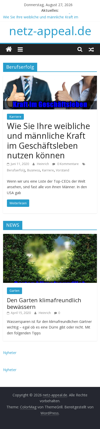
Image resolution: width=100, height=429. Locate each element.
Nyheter (9, 352)
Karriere (15, 117)
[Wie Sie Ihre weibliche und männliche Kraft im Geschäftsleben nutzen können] (50, 79)
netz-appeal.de (50, 31)
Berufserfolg (16, 170)
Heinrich (43, 164)
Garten (14, 290)
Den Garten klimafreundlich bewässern (44, 303)
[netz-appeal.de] (9, 49)
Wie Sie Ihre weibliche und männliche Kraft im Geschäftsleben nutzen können (48, 140)
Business (33, 170)
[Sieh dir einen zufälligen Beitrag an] (91, 49)
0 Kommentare (67, 164)
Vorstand (62, 170)
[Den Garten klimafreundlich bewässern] (50, 236)
